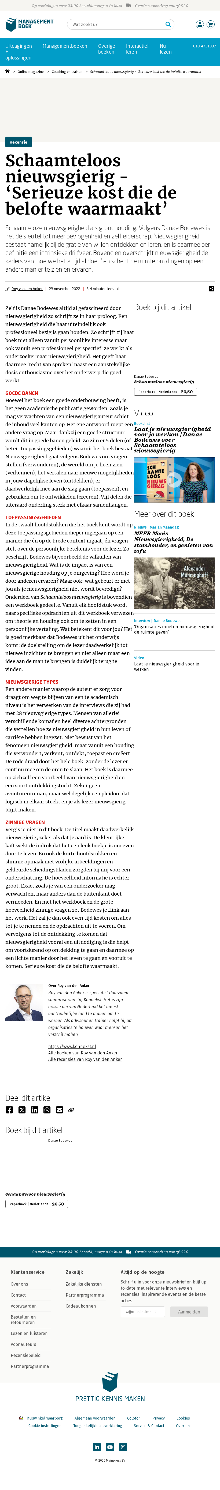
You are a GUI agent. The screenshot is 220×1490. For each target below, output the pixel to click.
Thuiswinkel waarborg (44, 1418)
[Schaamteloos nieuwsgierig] (153, 342)
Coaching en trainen (67, 72)
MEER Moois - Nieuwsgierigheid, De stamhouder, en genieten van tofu (173, 542)
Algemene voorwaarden (95, 1418)
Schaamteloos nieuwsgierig (164, 382)
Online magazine (31, 72)
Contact (18, 1295)
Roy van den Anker (27, 288)
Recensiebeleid (26, 1355)
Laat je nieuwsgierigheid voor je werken (166, 666)
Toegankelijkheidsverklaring (97, 1426)
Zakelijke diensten (84, 1284)
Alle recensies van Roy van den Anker (85, 1059)
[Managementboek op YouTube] (110, 1447)
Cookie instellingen (44, 1426)
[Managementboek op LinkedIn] (97, 1447)
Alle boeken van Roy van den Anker (83, 1052)
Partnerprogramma (30, 1366)
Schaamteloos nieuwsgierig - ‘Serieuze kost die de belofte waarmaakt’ (146, 72)
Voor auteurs (23, 1344)
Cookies (183, 1418)
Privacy (158, 1418)
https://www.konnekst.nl (72, 1046)
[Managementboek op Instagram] (123, 1447)
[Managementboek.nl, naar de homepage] (29, 30)
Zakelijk (74, 1272)
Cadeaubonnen (81, 1306)
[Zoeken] (168, 24)
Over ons (19, 1284)
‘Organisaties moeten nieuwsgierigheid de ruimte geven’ (174, 629)
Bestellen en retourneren (23, 1320)
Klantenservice (28, 1272)
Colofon (134, 1418)
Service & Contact (149, 1426)
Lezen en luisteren (29, 1333)
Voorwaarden (24, 1306)
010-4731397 (204, 46)
